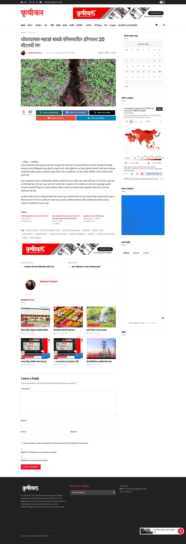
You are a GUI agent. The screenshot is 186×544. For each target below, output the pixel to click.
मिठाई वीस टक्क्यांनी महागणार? (64, 330)
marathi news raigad (58, 234)
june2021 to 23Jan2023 (127, 25)
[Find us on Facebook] (30, 2)
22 (154, 72)
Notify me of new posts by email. (34, 460)
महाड (68, 53)
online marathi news (105, 234)
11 (132, 66)
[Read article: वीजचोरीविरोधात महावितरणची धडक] (101, 348)
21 (149, 72)
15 (154, 66)
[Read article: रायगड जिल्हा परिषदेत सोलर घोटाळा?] (35, 348)
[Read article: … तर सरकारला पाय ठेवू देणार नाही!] (68, 348)
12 (138, 66)
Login (25, 2)
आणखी (88, 25)
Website (73, 432)
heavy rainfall (32, 230)
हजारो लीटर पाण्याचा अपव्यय (97, 330)
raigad (24, 238)
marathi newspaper (77, 234)
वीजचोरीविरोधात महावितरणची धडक (99, 361)
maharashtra (27, 234)
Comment (26, 388)
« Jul (126, 86)
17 (127, 72)
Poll (105, 25)
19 (138, 72)
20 (143, 72)
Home (23, 32)
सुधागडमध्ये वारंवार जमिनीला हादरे (94, 216)
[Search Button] (164, 25)
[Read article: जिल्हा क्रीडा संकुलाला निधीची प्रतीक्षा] (35, 317)
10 (127, 66)
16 (160, 66)
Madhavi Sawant (35, 53)
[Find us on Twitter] (37, 2)
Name (24, 420)
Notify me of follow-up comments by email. (39, 452)
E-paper (112, 25)
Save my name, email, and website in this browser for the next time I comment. (56, 443)
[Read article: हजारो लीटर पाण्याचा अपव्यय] (101, 317)
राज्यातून (38, 25)
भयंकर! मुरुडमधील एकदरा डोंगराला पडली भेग (34, 216)
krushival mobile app (71, 230)
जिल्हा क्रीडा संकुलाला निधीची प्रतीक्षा (34, 330)
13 (143, 66)
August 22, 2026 (28, 333)
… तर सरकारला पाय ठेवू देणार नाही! (66, 361)
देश (46, 25)
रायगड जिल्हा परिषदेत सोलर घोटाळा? (34, 361)
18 (132, 72)
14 (149, 66)
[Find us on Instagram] (33, 2)
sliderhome (32, 32)
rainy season (35, 238)
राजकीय (71, 25)
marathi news (41, 234)
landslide (86, 230)
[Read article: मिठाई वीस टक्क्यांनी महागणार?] (68, 317)
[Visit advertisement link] (119, 13)
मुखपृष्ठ (23, 25)
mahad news (98, 230)
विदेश (52, 25)
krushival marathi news (50, 230)
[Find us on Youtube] (41, 2)
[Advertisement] (68, 142)
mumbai (91, 234)
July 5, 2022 (50, 53)
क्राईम (58, 25)
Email (24, 431)
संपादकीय (79, 25)
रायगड (29, 25)
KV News (98, 25)
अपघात (65, 25)
